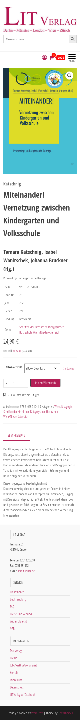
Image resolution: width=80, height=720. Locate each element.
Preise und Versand (21, 614)
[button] (69, 76)
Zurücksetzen (69, 368)
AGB (12, 628)
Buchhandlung (18, 599)
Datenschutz (17, 687)
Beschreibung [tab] (16, 435)
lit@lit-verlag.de (26, 571)
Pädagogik (66, 406)
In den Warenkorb (45, 382)
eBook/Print (14, 367)
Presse (13, 658)
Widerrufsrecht (18, 621)
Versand (17, 351)
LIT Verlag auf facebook (22, 694)
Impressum (16, 680)
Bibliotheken (17, 592)
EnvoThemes (65, 713)
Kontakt (14, 672)
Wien (57, 406)
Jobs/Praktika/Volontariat (23, 665)
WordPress (37, 713)
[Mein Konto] (44, 57)
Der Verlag (16, 650)
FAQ (12, 606)
